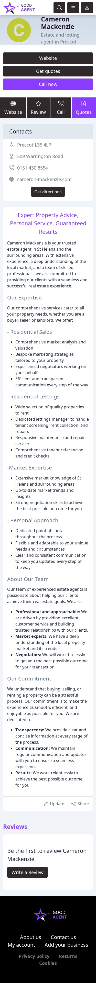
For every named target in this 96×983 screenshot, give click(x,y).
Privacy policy (34, 956)
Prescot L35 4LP (34, 145)
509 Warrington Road (40, 156)
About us (30, 937)
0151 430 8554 (32, 168)
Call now (48, 84)
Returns (68, 956)
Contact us (63, 937)
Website (48, 58)
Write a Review (28, 872)
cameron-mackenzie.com (44, 179)
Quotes (84, 112)
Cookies (48, 963)
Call (61, 112)
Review (38, 112)
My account (21, 944)
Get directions (48, 192)
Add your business (66, 944)
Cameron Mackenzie (57, 23)
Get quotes (48, 71)
